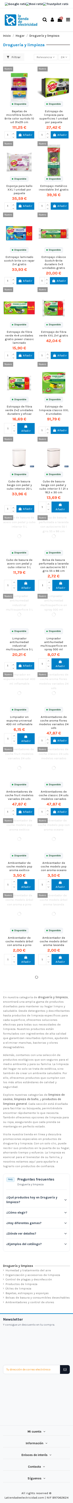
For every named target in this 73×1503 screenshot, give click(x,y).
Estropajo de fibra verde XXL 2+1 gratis (53, 333)
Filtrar (15, 57)
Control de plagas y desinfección (28, 1279)
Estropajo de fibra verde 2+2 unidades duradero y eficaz (19, 410)
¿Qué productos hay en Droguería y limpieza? (31, 1200)
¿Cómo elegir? (16, 1212)
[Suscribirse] (65, 1369)
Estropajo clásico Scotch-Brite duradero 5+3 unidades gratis (53, 262)
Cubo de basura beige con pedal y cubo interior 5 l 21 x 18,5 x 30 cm (53, 487)
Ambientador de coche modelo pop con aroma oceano (54, 866)
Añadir (27, 135)
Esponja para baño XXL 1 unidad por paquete (19, 189)
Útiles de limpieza (18, 1288)
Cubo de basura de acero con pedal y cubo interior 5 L (19, 563)
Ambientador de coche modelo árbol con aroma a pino (19, 941)
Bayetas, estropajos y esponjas (27, 1293)
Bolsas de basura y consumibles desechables (37, 1297)
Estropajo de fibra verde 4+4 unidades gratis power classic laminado (19, 337)
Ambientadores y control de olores (29, 1302)
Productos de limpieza (21, 1284)
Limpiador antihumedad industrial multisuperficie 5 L (19, 644)
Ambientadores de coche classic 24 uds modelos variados (54, 795)
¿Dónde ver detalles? (21, 1233)
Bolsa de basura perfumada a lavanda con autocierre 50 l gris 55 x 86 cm (54, 565)
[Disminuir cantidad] (13, 136)
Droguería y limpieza (18, 1266)
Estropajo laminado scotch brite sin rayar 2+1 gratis (19, 260)
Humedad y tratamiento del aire (28, 1270)
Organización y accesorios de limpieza (32, 1275)
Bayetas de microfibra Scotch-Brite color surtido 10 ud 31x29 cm (19, 116)
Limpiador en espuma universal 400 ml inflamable (19, 720)
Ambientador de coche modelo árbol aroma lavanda (54, 941)
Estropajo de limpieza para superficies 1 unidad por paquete (53, 116)
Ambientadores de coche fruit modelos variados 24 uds (19, 795)
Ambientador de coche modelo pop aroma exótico (19, 866)
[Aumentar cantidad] (13, 133)
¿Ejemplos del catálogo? (24, 1244)
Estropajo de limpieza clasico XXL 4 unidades (54, 410)
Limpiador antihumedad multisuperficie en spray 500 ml (53, 644)
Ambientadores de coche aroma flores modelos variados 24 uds (54, 722)
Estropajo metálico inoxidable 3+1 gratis (54, 187)
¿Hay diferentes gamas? (23, 1223)
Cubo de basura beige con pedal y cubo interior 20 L (19, 485)
